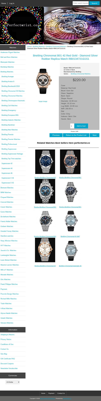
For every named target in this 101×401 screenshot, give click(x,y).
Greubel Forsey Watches (9, 231)
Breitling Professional (9, 144)
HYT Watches (6, 245)
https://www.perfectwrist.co (47, 398)
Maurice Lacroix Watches (10, 265)
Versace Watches (7, 323)
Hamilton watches (7, 236)
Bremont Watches (7, 188)
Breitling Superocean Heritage (12, 154)
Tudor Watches (6, 303)
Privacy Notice (6, 339)
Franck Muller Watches (9, 221)
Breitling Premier (7, 134)
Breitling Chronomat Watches (56, 46)
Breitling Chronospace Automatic (13, 101)
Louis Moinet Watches (9, 260)
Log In (11, 3)
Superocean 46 (6, 173)
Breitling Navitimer (8, 125)
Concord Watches (7, 202)
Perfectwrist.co (67, 398)
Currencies (12, 375)
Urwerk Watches (6, 318)
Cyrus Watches (6, 212)
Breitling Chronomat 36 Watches (13, 91)
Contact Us (5, 349)
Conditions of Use (7, 344)
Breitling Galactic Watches (11, 120)
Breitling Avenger (7, 76)
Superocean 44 (6, 168)
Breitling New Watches (9, 130)
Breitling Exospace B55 (9, 115)
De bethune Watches (8, 217)
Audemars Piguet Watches (10, 52)
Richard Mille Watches (9, 299)
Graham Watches (7, 226)
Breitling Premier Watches (10, 139)
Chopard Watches (7, 197)
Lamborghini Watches (8, 255)
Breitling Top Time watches (11, 159)
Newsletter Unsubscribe (9, 368)
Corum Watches (6, 207)
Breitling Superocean (8, 149)
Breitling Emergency (8, 110)
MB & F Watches (7, 270)
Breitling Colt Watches (9, 105)
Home (3, 3)
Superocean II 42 (7, 183)
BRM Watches (6, 192)
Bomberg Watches (7, 67)
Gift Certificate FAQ (8, 359)
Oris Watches (5, 279)
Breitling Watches (39, 46)
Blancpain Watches (7, 62)
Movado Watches (7, 275)
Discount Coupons (7, 364)
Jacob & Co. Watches (8, 250)
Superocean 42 (6, 163)
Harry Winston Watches (9, 241)
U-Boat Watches (6, 308)
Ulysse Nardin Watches (9, 313)
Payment (4, 289)
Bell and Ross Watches (9, 57)
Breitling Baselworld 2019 (10, 86)
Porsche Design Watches (10, 294)
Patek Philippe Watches (9, 284)
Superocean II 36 (7, 178)
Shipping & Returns (7, 335)
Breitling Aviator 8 (7, 81)
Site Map (4, 354)
